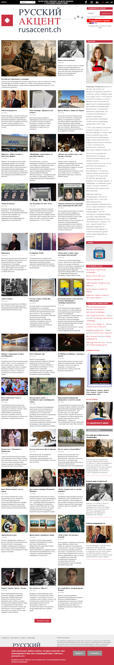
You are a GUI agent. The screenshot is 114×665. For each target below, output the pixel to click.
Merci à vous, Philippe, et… (95, 324)
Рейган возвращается (94, 279)
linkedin (97, 2)
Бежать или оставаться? (95, 276)
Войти (3, 2)
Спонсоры (31, 638)
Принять (79, 653)
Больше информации (19, 661)
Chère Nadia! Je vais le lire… (96, 316)
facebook (86, 2)
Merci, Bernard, (91, 336)
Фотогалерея (91, 399)
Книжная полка (93, 350)
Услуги (22, 638)
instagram (92, 2)
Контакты (15, 638)
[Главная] (42, 19)
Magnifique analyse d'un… (95, 330)
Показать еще (43, 621)
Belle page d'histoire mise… (96, 342)
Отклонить (94, 653)
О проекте (5, 638)
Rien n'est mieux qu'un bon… (96, 307)
